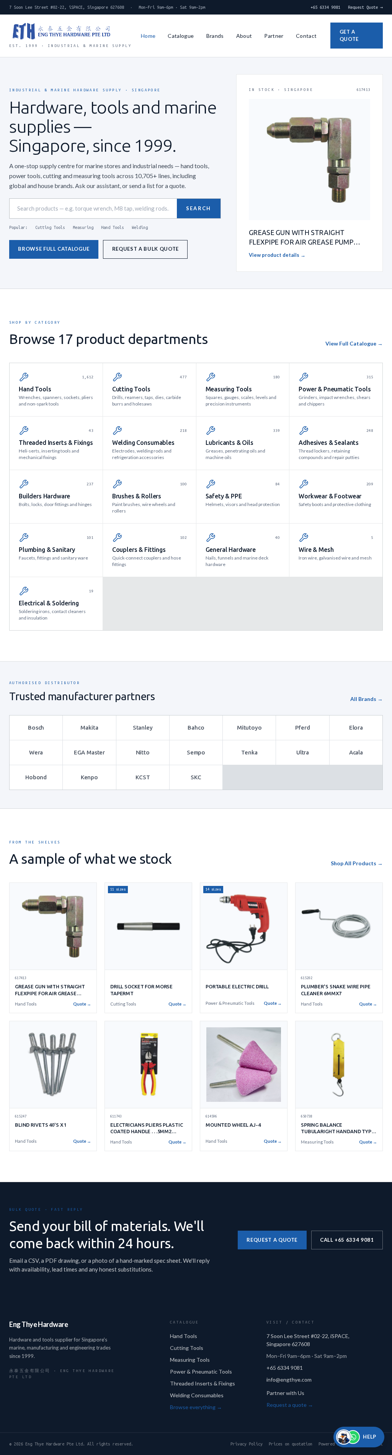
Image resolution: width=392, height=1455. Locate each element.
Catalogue (181, 35)
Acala (356, 752)
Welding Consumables (197, 1395)
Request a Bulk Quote (145, 249)
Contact (306, 35)
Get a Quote (349, 35)
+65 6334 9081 (325, 7)
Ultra (302, 752)
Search (198, 208)
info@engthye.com (289, 1379)
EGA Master (89, 752)
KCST (143, 777)
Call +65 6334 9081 (347, 1240)
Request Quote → (365, 7)
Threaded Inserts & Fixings (202, 1383)
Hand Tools (112, 227)
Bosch (36, 727)
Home (148, 35)
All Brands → (366, 699)
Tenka (249, 752)
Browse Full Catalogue (54, 249)
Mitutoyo (249, 727)
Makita (89, 727)
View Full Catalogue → (354, 343)
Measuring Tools (190, 1359)
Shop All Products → (357, 863)
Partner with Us (285, 1393)
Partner (273, 35)
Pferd (302, 727)
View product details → (277, 255)
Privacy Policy (246, 1444)
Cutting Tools (50, 227)
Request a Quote (272, 1240)
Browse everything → (196, 1407)
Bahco (196, 727)
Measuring (83, 227)
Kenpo (89, 777)
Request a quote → (289, 1404)
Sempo (196, 752)
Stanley (143, 727)
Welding (140, 227)
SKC (196, 777)
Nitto (143, 752)
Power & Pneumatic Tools (201, 1371)
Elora (356, 727)
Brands (215, 35)
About (244, 35)
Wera (36, 752)
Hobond (36, 777)
